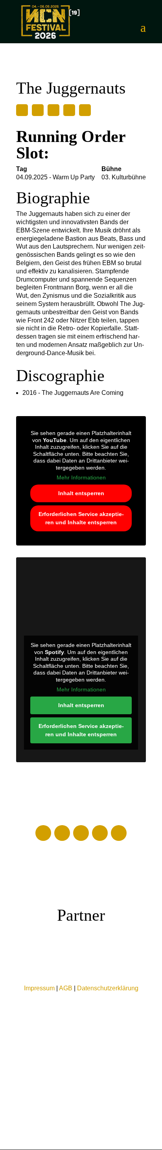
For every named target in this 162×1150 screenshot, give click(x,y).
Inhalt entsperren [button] (81, 493)
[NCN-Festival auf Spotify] (119, 833)
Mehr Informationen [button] (81, 477)
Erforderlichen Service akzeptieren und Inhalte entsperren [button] (81, 518)
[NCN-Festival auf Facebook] (43, 833)
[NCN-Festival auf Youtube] (62, 833)
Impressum (39, 988)
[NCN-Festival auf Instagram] (100, 833)
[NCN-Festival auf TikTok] (81, 833)
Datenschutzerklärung (107, 988)
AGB (65, 988)
